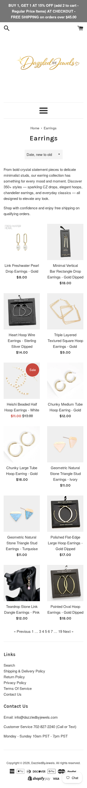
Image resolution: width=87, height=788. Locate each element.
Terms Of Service (18, 688)
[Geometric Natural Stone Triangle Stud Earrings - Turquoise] (22, 514)
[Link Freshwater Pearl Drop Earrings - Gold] (22, 242)
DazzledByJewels (43, 763)
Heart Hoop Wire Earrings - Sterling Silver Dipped (22, 340)
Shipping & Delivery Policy (24, 670)
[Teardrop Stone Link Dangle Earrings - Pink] (22, 583)
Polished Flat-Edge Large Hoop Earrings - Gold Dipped (65, 542)
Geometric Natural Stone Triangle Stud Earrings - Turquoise (22, 542)
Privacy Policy (15, 682)
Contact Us (13, 694)
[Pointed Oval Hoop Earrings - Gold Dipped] (65, 583)
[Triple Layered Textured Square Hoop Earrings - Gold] (65, 311)
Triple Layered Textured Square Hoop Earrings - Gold (65, 340)
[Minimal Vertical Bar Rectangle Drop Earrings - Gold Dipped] (65, 242)
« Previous (22, 631)
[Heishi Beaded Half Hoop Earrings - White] (22, 381)
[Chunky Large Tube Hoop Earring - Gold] (22, 444)
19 (60, 631)
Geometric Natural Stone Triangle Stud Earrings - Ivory (65, 473)
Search (9, 665)
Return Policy (14, 676)
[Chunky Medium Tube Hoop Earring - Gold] (65, 381)
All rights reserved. (68, 763)
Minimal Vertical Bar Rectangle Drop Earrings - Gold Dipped (65, 271)
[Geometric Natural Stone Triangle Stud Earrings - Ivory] (65, 444)
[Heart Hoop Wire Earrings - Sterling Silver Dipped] (22, 311)
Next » (68, 631)
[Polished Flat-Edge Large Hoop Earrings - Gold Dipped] (65, 514)
